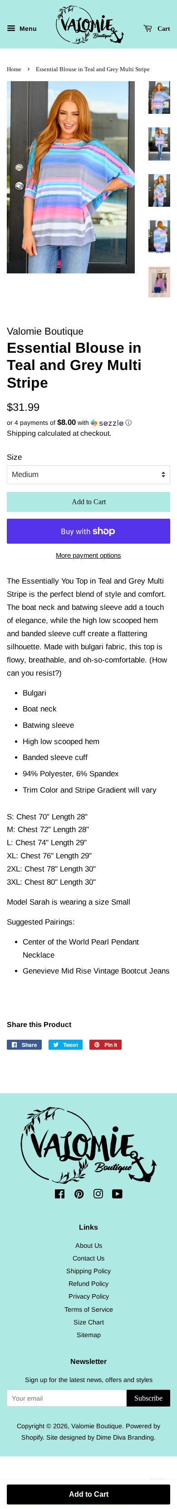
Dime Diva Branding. (126, 1437)
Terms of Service (88, 1309)
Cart (163, 28)
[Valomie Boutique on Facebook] (59, 1195)
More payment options (88, 555)
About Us (88, 1245)
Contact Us (88, 1258)
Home (14, 69)
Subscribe (148, 1398)
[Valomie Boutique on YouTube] (117, 1195)
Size (14, 457)
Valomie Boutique (96, 1426)
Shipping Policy (88, 1271)
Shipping (21, 433)
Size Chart (89, 1322)
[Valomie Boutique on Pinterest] (79, 1195)
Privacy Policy (89, 1296)
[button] (88, 423)
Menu (27, 28)
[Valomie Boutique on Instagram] (98, 1195)
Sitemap (89, 1335)
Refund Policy (88, 1283)
